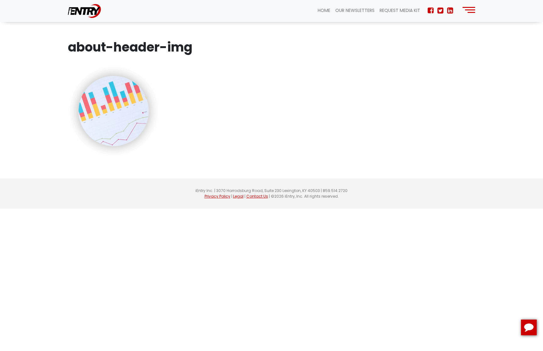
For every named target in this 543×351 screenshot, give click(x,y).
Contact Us (257, 196)
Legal (238, 196)
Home (324, 10)
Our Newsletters (355, 10)
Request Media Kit (400, 10)
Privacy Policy (217, 196)
